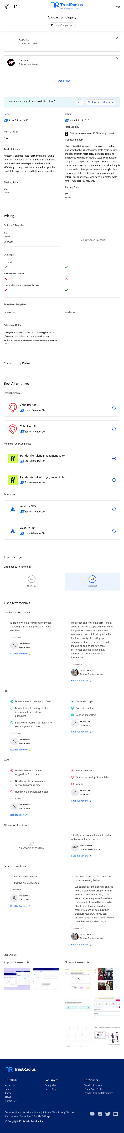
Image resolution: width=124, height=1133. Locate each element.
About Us (10, 1085)
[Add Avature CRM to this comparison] (114, 509)
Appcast (24, 39)
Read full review (18, 653)
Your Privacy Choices (63, 1112)
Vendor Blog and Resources (98, 1093)
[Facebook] (100, 1113)
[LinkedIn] (115, 1113)
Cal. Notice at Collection (18, 1116)
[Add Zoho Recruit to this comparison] (114, 408)
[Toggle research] (15, 6)
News (8, 1097)
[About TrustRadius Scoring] (6, 120)
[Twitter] (107, 1113)
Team (8, 1089)
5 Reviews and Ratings (28, 43)
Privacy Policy (41, 1112)
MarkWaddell (86, 846)
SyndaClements (86, 670)
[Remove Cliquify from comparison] (117, 58)
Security (26, 1112)
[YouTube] (92, 1113)
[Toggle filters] (6, 6)
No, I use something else (101, 102)
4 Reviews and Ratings (28, 64)
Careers (9, 1093)
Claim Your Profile (93, 1089)
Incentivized (16, 637)
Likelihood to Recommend (17, 567)
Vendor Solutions (93, 1085)
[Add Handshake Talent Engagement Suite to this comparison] (114, 458)
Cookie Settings (42, 1116)
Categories (50, 1085)
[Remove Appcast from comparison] (117, 37)
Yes (79, 102)
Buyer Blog (50, 1089)
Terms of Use (12, 1112)
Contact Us (10, 1101)
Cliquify (23, 60)
